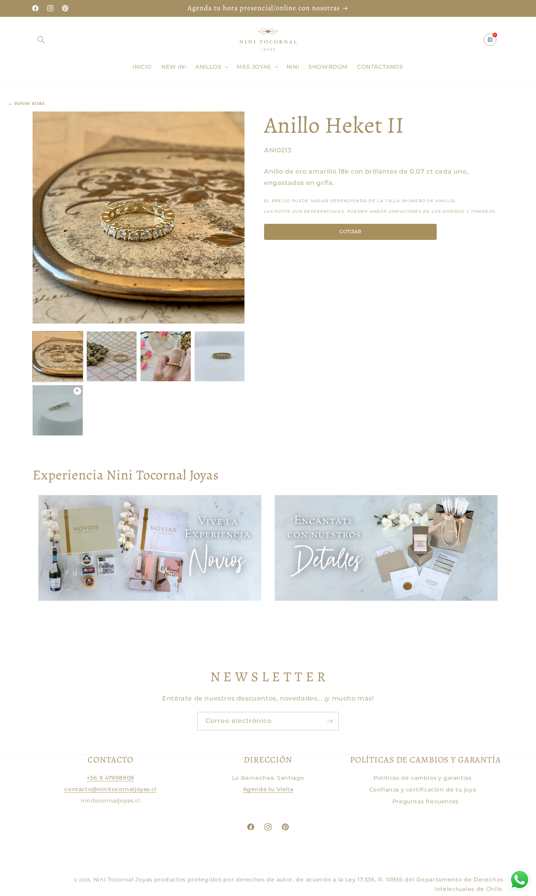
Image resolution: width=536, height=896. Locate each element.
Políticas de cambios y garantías (422, 777)
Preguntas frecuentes (425, 801)
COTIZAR (350, 231)
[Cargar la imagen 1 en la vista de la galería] (58, 356)
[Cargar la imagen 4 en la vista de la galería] (220, 356)
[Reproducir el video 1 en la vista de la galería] (58, 410)
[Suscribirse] (329, 721)
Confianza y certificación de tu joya (422, 789)
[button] (41, 39)
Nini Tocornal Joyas (122, 879)
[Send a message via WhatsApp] (519, 879)
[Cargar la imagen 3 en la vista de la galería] (165, 356)
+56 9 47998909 (110, 777)
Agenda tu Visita (268, 789)
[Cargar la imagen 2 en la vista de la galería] (112, 356)
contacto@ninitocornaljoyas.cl (110, 789)
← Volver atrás (26, 103)
